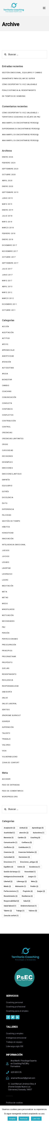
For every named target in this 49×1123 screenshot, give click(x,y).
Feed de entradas (11, 785)
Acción (5, 327)
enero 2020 (7, 186)
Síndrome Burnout (11, 715)
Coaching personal (14, 1002)
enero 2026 (7, 157)
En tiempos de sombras (13, 96)
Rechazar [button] (23, 1119)
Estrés (5, 491)
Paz (4, 627)
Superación (8, 727)
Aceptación (8, 332)
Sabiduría (7, 692)
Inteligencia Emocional (14, 545)
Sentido (6, 710)
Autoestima (8, 368)
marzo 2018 (8, 228)
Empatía (6, 480)
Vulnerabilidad (10, 757)
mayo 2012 (7, 292)
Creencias (7, 433)
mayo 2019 (7, 204)
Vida (4, 751)
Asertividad (8, 356)
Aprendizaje (8, 350)
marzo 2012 (8, 298)
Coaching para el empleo (17, 1011)
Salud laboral (9, 704)
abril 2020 (7, 181)
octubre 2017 (9, 257)
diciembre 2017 (9, 245)
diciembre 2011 (9, 304)
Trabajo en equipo (14, 1042)
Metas (5, 598)
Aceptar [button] (12, 1119)
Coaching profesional (15, 1007)
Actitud (6, 338)
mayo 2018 (7, 222)
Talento (6, 733)
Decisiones (7, 456)
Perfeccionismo (10, 639)
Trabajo (6, 739)
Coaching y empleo (14, 1033)
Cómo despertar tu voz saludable (19, 84)
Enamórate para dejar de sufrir (18, 79)
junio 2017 (7, 275)
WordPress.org (10, 797)
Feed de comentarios (12, 791)
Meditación (7, 586)
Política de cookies (14, 1103)
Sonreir (6, 721)
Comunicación (9, 397)
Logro (5, 580)
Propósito (7, 662)
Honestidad (8, 533)
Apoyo (5, 344)
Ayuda (5, 374)
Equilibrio (7, 486)
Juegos (5, 550)
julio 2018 (7, 216)
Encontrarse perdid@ (27, 123)
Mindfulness (8, 609)
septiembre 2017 (10, 263)
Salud (5, 698)
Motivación (8, 615)
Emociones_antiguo (12, 474)
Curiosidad (7, 450)
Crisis (5, 444)
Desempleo (7, 462)
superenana (8, 129)
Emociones (7, 468)
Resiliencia (7, 680)
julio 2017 (7, 269)
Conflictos (7, 415)
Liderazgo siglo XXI (14, 1046)
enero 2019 (7, 210)
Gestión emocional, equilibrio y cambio (22, 73)
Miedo (5, 604)
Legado (5, 562)
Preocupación (9, 645)
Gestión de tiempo (11, 521)
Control (6, 427)
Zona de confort (10, 763)
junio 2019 (7, 198)
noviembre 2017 (10, 251)
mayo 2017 (7, 281)
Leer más (36, 1119)
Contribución (9, 421)
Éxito (4, 503)
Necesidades (8, 621)
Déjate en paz (34, 117)
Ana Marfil (7, 123)
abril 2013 (7, 287)
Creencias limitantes (12, 439)
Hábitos (6, 527)
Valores (6, 745)
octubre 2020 (9, 175)
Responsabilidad (10, 686)
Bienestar (7, 380)
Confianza (7, 409)
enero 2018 (7, 239)
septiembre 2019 (10, 192)
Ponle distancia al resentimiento (19, 90)
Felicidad (6, 515)
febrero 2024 (8, 163)
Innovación (7, 539)
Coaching (7, 391)
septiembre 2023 (10, 169)
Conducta (7, 403)
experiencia (8, 509)
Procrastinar (9, 656)
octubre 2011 (9, 310)
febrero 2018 (8, 233)
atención (6, 362)
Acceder (6, 779)
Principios (7, 651)
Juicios (5, 556)
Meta (4, 592)
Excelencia (7, 497)
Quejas (5, 668)
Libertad (6, 568)
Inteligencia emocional (16, 1038)
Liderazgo (7, 574)
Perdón (5, 633)
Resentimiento (9, 674)
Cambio (5, 385)
